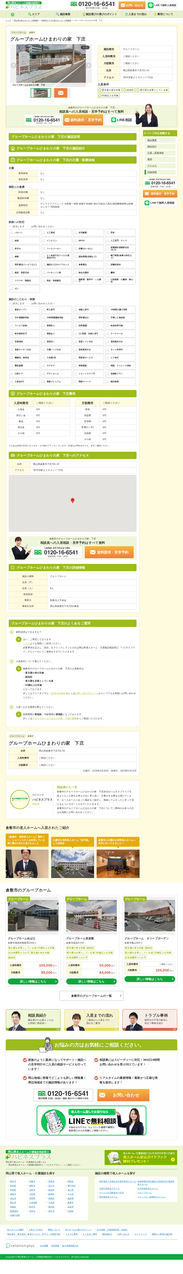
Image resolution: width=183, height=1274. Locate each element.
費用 (149, 159)
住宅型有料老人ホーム (148, 1188)
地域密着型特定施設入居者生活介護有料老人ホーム (156, 1182)
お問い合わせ (126, 1095)
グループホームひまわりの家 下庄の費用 (54, 718)
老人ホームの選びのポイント (78, 1230)
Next (88, 65)
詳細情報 (152, 172)
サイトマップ (141, 1234)
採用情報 (55, 1246)
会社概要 (44, 1246)
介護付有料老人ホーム (109, 1188)
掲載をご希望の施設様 (162, 1234)
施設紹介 (152, 146)
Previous (13, 65)
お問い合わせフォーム (87, 693)
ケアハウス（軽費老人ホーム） (152, 1197)
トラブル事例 (71, 1234)
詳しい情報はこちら (33, 981)
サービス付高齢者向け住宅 (111, 1193)
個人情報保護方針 (70, 1246)
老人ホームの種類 (15, 1230)
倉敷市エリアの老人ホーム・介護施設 (56, 20)
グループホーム (145, 1193)
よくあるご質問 (90, 1234)
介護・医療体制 (155, 153)
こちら (26, 643)
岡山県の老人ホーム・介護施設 (26, 20)
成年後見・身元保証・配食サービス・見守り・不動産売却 (33, 1234)
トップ (8, 20)
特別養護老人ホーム (108, 1197)
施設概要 (152, 140)
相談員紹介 (107, 1234)
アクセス (152, 165)
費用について (165, 14)
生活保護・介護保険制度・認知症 (112, 1230)
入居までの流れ (138, 14)
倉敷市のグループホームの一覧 (91, 995)
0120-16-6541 (58, 693)
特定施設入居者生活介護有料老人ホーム (117, 1181)
